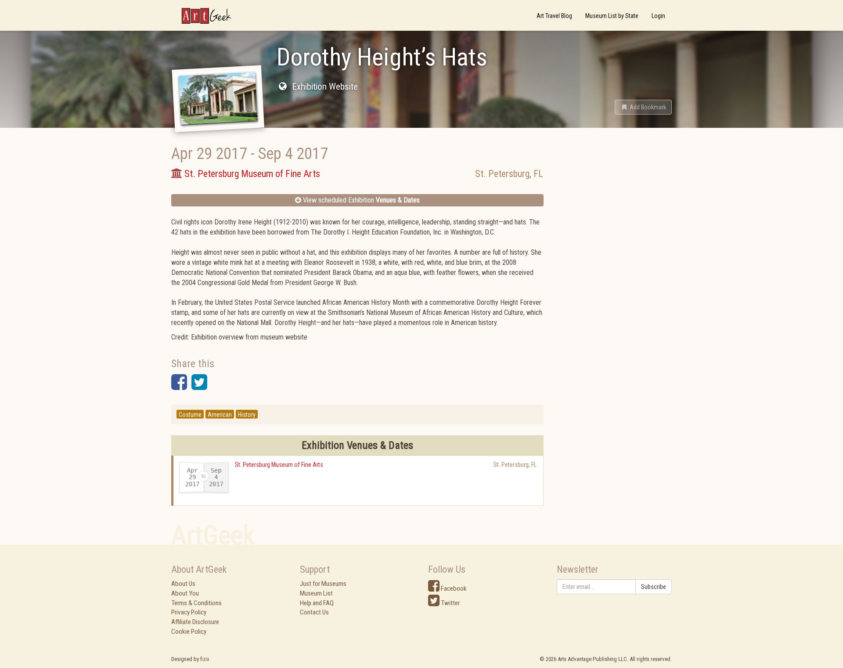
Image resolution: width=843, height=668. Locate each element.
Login (658, 15)
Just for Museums (323, 584)
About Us (183, 584)
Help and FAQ (317, 603)
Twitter (450, 603)
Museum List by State (611, 15)
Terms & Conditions (196, 603)
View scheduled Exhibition (360, 200)
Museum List (316, 593)
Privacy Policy (188, 612)
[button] (643, 107)
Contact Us (314, 612)
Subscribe (653, 586)
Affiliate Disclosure (195, 622)
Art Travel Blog (554, 15)
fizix (204, 659)
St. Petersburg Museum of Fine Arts (279, 464)
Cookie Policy (188, 632)
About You (185, 593)
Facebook (453, 588)
